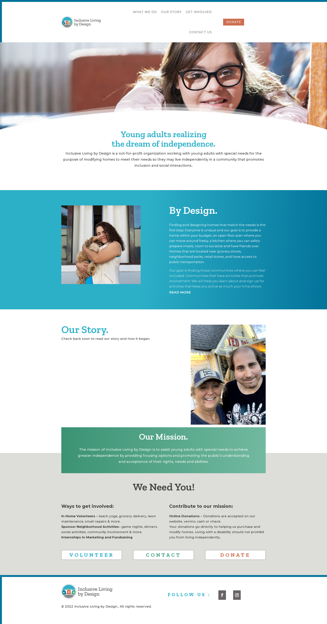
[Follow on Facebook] (222, 595)
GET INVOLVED (199, 12)
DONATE (233, 22)
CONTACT (163, 555)
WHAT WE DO (145, 12)
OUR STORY (171, 12)
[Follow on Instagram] (237, 595)
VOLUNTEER (91, 555)
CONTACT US (200, 32)
